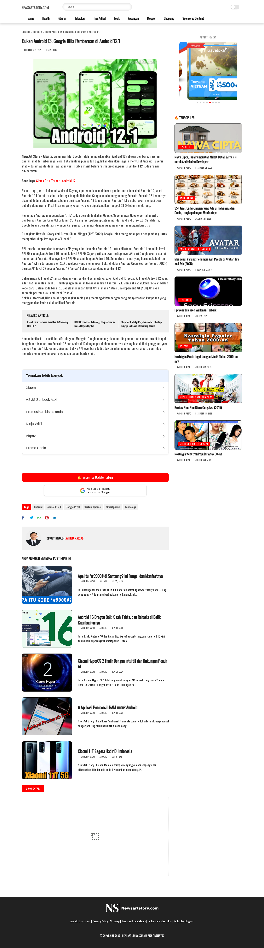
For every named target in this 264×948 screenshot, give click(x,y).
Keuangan (133, 18)
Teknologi (79, 18)
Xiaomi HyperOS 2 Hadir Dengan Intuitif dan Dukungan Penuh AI (122, 663)
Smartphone (113, 507)
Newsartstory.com (35, 7)
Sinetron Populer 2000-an (194, 443)
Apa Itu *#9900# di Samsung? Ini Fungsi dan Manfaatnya (120, 576)
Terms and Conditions (134, 921)
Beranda (26, 32)
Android (38, 507)
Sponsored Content (193, 18)
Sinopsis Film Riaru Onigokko (196, 397)
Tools (116, 18)
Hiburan (61, 18)
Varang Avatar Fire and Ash (195, 248)
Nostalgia (185, 346)
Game (30, 18)
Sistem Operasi (92, 507)
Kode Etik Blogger (184, 921)
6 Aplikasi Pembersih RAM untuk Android (107, 707)
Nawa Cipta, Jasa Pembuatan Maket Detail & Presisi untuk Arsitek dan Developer (205, 159)
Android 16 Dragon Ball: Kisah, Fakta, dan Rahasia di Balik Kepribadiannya (119, 619)
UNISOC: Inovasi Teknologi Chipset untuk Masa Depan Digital (94, 324)
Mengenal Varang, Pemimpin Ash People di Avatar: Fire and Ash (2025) (207, 261)
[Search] (128, 7)
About (73, 921)
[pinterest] (48, 517)
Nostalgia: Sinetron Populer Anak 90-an (198, 454)
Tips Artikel (99, 18)
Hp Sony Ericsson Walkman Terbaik (195, 310)
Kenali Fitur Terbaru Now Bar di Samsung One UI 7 (47, 324)
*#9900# (103, 581)
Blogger (151, 18)
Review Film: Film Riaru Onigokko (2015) (198, 407)
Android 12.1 (54, 507)
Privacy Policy (100, 921)
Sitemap (115, 921)
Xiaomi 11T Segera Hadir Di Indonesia (105, 751)
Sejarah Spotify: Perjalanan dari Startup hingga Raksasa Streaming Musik (141, 324)
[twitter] (33, 517)
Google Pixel (73, 507)
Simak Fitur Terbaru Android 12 (55, 180)
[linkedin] (56, 517)
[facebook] (25, 517)
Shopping (168, 18)
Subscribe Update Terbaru (95, 477)
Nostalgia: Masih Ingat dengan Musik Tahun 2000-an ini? (206, 359)
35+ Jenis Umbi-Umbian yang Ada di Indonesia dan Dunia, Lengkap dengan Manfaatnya (205, 210)
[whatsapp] (40, 517)
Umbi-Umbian (187, 198)
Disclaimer (85, 921)
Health (45, 18)
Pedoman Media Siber (160, 921)
